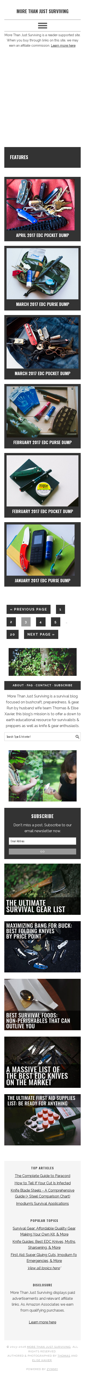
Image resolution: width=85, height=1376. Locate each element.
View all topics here (43, 1268)
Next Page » (39, 635)
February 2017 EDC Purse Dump (42, 442)
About (18, 685)
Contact (43, 685)
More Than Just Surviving (42, 11)
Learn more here (63, 45)
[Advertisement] (42, 99)
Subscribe (63, 685)
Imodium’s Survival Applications (42, 1203)
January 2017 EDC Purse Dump (42, 580)
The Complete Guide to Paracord (42, 1176)
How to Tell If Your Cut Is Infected (43, 1183)
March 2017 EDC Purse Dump (42, 304)
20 (11, 634)
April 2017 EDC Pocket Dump (42, 235)
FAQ (30, 685)
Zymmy (52, 1369)
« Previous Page (27, 610)
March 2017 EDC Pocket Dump (42, 373)
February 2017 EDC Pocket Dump (42, 511)
